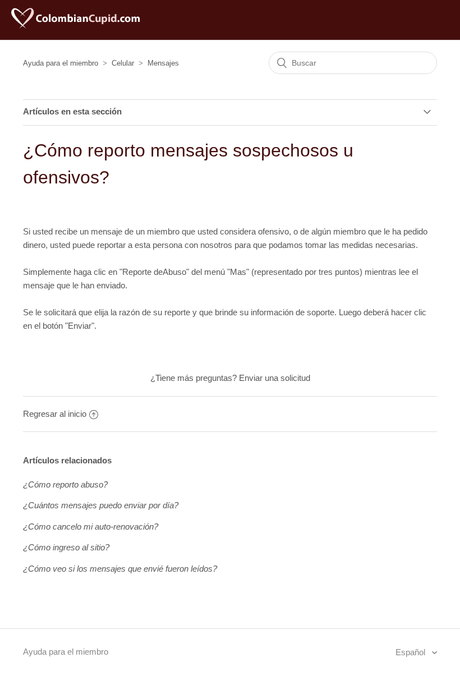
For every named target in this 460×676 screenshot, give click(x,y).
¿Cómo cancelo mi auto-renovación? (90, 526)
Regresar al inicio (54, 414)
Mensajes (163, 63)
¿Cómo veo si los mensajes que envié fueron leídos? (120, 568)
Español (411, 652)
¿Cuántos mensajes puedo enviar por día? (100, 505)
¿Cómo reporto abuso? (65, 484)
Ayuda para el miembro (60, 63)
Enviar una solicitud (274, 378)
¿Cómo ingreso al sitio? (66, 547)
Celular (123, 63)
